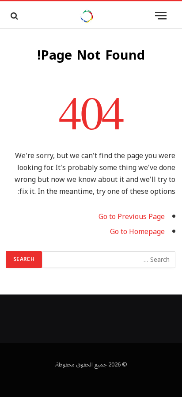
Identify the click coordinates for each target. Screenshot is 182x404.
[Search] (13, 16)
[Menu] (161, 16)
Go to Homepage (137, 231)
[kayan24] (86, 15)
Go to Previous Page (132, 216)
